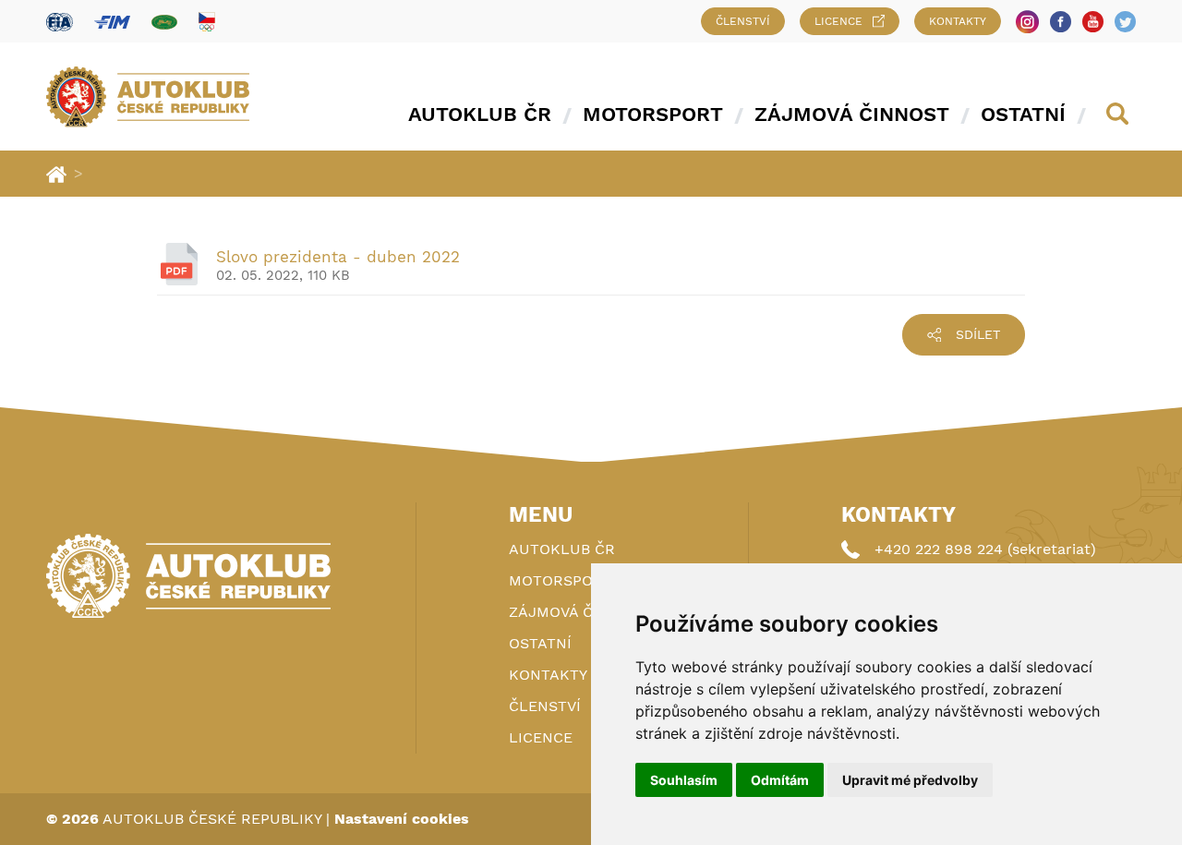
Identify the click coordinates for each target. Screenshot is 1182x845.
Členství (743, 21)
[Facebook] (1060, 21)
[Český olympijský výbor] (207, 21)
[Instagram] (1027, 21)
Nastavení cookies (401, 818)
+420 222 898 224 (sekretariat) (985, 549)
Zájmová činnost (851, 114)
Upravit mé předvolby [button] (910, 780)
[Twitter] (1125, 21)
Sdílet (978, 334)
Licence (838, 21)
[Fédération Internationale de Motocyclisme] (112, 21)
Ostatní (1023, 114)
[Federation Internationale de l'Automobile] (59, 21)
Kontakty (957, 21)
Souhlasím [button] (684, 780)
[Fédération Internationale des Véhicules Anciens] (164, 21)
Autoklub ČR (479, 114)
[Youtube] (1093, 21)
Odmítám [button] (780, 780)
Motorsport (653, 114)
